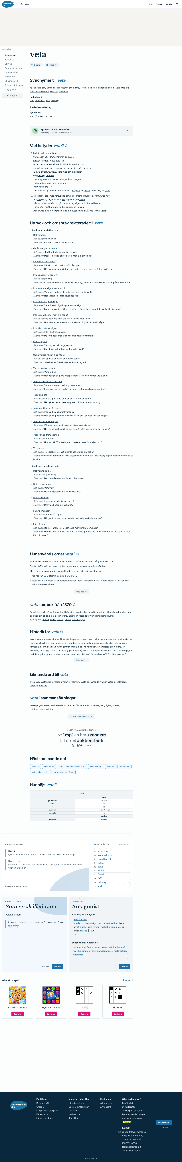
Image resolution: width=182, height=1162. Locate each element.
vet (49, 157)
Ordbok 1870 (11, 72)
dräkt (101, 878)
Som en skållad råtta (30, 907)
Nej (79, 745)
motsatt (106, 923)
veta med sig (122, 87)
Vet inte (88, 745)
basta (97, 203)
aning (82, 199)
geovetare (44, 705)
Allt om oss (106, 1103)
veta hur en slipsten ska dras (72, 766)
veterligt (34, 685)
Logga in (164, 1127)
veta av (35, 766)
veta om (54, 91)
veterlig (111, 682)
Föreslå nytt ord (44, 1114)
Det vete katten (40, 497)
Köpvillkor (73, 1118)
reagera (77, 179)
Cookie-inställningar (78, 1106)
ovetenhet (74, 682)
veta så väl (124, 766)
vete (39, 199)
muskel (83, 927)
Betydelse (9, 59)
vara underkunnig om (103, 87)
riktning (113, 927)
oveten (64, 682)
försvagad (60, 195)
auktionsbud (89, 740)
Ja (72, 745)
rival (75, 951)
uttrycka (56, 160)
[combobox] (50, 4)
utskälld (50, 175)
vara (32, 100)
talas (86, 168)
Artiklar (169, 4)
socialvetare (93, 705)
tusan (74, 210)
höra (80, 168)
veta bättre (49, 766)
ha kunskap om (37, 87)
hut (100, 195)
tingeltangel (104, 859)
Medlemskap (74, 1114)
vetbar (103, 682)
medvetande (56, 705)
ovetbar (56, 682)
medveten (57, 183)
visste (46, 179)
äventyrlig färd (106, 855)
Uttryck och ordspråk (47, 1110)
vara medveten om (39, 91)
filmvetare (81, 705)
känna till (50, 87)
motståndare (80, 919)
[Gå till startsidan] (8, 4)
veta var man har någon (62, 772)
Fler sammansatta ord (83, 716)
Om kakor (73, 1110)
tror (62, 157)
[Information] (66, 146)
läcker (101, 863)
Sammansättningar (14, 85)
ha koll (52, 116)
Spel (150, 4)
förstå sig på (78, 619)
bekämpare (84, 951)
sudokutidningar (135, 1118)
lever (54, 171)
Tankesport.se (129, 1110)
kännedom (41, 153)
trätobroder (114, 947)
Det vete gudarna (42, 484)
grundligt (40, 175)
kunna (76, 87)
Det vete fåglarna (42, 470)
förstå (83, 87)
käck (100, 866)
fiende (90, 947)
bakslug (102, 882)
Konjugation (10, 89)
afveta (46, 619)
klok (47, 210)
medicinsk (79, 923)
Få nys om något (41, 510)
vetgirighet (106, 705)
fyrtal (101, 874)
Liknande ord (11, 81)
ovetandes (46, 682)
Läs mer (57, 966)
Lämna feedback (44, 1118)
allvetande (69, 705)
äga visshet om (64, 87)
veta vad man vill (39, 772)
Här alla (45, 966)
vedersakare (101, 947)
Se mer (126, 980)
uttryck (86, 195)
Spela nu (17, 1014)
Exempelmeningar (14, 68)
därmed (90, 203)
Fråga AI (159, 4)
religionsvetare (37, 709)
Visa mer (80, 660)
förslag (80, 207)
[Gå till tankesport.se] (134, 1122)
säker (41, 157)
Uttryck (8, 63)
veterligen (122, 682)
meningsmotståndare (102, 951)
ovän (123, 947)
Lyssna (37, 65)
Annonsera (105, 1106)
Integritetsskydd (76, 1103)
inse (90, 87)
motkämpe (78, 954)
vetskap (76, 164)
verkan (114, 923)
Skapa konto (163, 1122)
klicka (101, 870)
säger (77, 203)
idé (70, 207)
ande (100, 886)
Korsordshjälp (43, 1103)
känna (53, 619)
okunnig (55, 100)
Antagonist (85, 907)
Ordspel (40, 1106)
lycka (107, 190)
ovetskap (85, 682)
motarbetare (120, 951)
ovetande (39, 100)
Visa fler (80, 592)
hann (70, 179)
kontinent (103, 851)
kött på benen (40, 524)
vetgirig (50, 709)
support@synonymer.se (134, 1132)
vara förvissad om (39, 116)
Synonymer (10, 55)
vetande (95, 682)
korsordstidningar (137, 1114)
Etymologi (10, 76)
